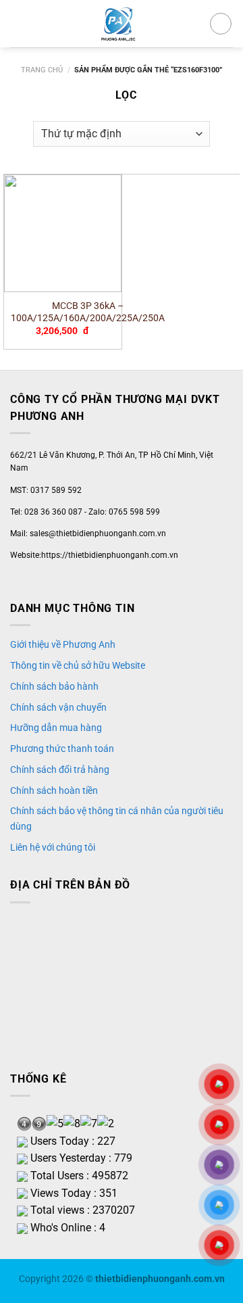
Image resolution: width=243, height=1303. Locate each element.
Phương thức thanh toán (62, 748)
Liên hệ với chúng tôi (52, 847)
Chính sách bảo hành (54, 686)
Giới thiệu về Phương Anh (62, 644)
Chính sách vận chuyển (58, 707)
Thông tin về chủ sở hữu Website (77, 665)
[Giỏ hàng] (221, 23)
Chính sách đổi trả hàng (59, 769)
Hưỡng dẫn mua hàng (56, 727)
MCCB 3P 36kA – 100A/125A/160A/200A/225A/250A (88, 311)
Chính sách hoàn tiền (54, 790)
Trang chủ (42, 70)
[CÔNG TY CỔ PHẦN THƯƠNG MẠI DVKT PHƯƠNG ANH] (117, 23)
